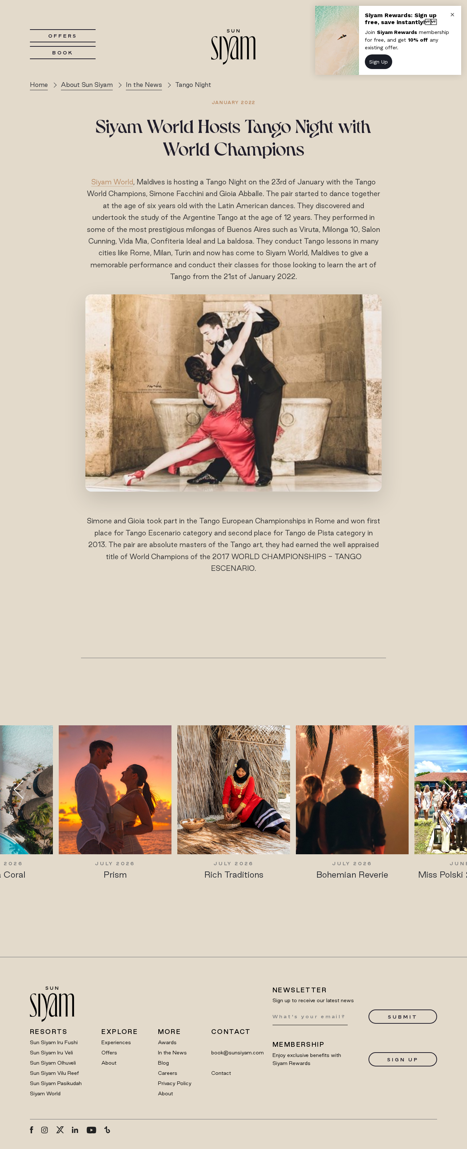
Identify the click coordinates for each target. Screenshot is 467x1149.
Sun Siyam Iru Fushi (54, 1042)
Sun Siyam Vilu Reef (54, 1073)
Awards (167, 1042)
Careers (167, 1073)
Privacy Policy (175, 1083)
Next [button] (444, 789)
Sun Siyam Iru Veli (51, 1053)
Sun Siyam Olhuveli (53, 1063)
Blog (163, 1063)
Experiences (116, 1042)
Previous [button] (23, 789)
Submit (402, 1017)
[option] (115, 802)
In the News (172, 1053)
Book (62, 53)
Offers (62, 36)
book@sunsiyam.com (237, 1053)
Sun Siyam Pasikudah (56, 1083)
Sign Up (402, 1059)
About (108, 1063)
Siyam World (112, 182)
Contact (221, 1073)
